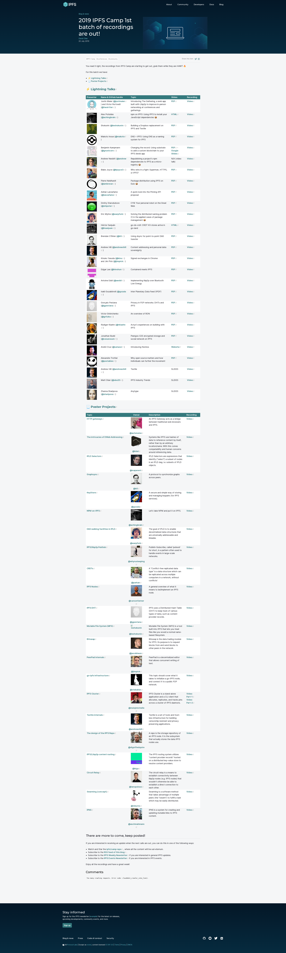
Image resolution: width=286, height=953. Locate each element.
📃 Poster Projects (98, 81)
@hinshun (118, 269)
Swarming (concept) (98, 791)
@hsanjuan (108, 228)
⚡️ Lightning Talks (98, 78)
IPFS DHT (92, 608)
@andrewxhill (136, 729)
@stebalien (136, 690)
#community (113, 59)
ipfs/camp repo (114, 849)
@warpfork (118, 214)
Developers (199, 4)
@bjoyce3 (119, 170)
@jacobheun (136, 653)
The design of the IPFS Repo (101, 733)
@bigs (136, 768)
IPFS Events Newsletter (116, 858)
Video (191, 101)
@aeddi (119, 280)
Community (182, 4)
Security (110, 938)
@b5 (120, 236)
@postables (109, 361)
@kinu (120, 258)
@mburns (136, 806)
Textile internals (95, 715)
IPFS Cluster (93, 694)
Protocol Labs (72, 945)
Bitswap (91, 639)
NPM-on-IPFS (94, 511)
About (169, 4)
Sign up (67, 925)
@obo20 (117, 380)
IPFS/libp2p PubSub (97, 547)
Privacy (123, 945)
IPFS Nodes (93, 586)
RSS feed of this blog (115, 852)
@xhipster (108, 206)
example (93, 916)
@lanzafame (109, 195)
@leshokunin (118, 125)
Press (80, 938)
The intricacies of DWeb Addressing (105, 437)
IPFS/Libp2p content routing (101, 754)
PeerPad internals (96, 657)
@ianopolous (136, 787)
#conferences (102, 59)
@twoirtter (108, 107)
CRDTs (91, 568)
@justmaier (119, 101)
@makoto (120, 136)
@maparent (136, 470)
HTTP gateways (95, 419)
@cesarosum (109, 339)
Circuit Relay (94, 772)
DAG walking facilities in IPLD (102, 529)
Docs (211, 4)
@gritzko (107, 317)
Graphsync (93, 474)
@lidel (136, 451)
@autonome (136, 433)
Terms (117, 945)
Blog (221, 4)
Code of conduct (94, 938)
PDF (174, 101)
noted (89, 945)
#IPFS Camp (90, 59)
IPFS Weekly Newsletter (116, 855)
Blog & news (84, 14)
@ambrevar (108, 184)
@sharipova (108, 394)
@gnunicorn (109, 150)
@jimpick (119, 261)
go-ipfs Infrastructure (98, 675)
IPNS (90, 810)
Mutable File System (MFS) (101, 626)
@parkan (136, 582)
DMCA (130, 945)
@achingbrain (109, 117)
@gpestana (108, 305)
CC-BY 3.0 (109, 945)
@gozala (136, 507)
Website (176, 347)
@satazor (118, 347)
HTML (175, 114)
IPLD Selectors (95, 456)
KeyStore (92, 492)
